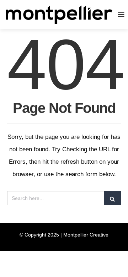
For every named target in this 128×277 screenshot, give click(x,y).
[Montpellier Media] (59, 14)
